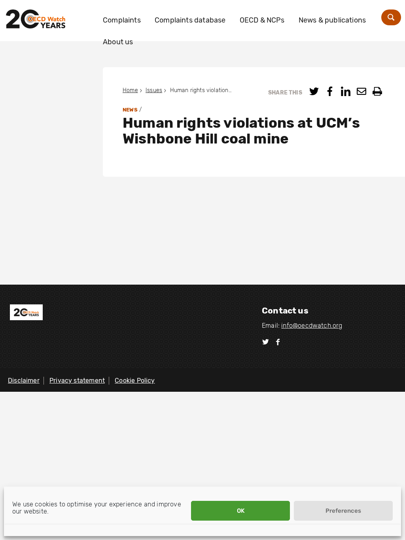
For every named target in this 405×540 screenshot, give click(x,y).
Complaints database (190, 20)
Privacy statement (77, 380)
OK (240, 510)
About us (118, 42)
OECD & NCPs (262, 20)
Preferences (343, 510)
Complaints (122, 20)
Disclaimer (24, 380)
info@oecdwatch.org (311, 325)
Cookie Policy (135, 380)
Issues (154, 90)
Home (130, 90)
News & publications (332, 20)
